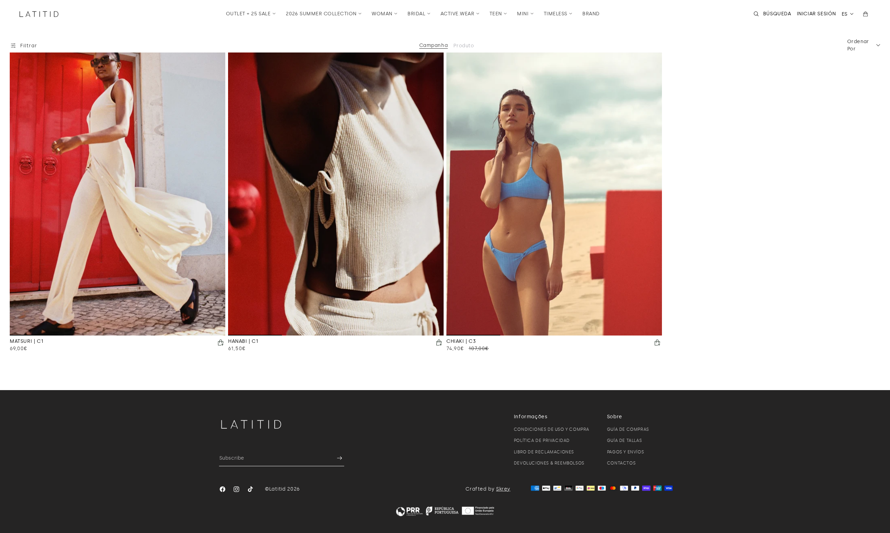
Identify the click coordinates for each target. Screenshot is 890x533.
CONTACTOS (621, 463)
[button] (251, 14)
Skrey (503, 489)
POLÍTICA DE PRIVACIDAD (542, 440)
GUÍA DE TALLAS (624, 440)
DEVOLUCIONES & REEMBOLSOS (549, 463)
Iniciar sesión (816, 14)
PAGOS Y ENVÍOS (625, 452)
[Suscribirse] (336, 458)
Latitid (277, 489)
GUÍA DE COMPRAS (628, 429)
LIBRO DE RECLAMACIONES (544, 452)
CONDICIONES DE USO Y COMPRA (551, 429)
